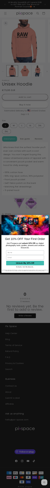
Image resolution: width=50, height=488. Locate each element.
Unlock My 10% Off (25, 263)
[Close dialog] (46, 217)
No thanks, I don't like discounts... (25, 267)
